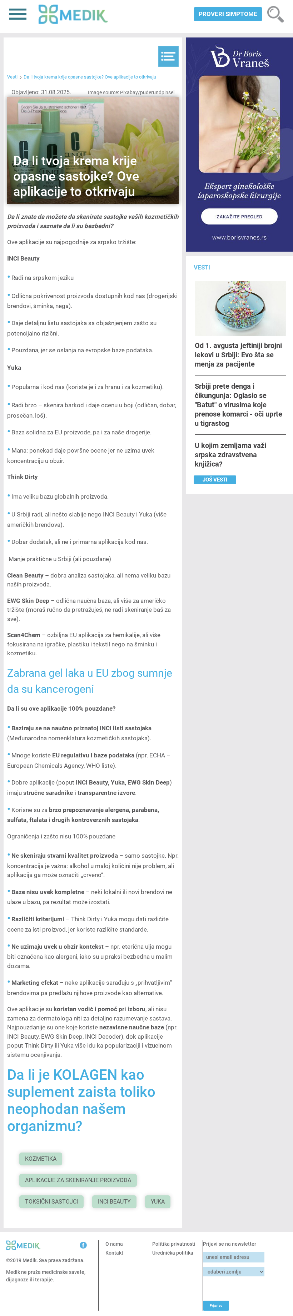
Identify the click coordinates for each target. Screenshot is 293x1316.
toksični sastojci (51, 1201)
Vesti (12, 77)
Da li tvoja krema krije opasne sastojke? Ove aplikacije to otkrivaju (90, 77)
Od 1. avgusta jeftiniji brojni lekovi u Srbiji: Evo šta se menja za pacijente (238, 354)
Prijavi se (216, 1305)
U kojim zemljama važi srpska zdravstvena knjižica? (230, 454)
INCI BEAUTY (114, 1201)
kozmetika (40, 1158)
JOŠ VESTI (215, 480)
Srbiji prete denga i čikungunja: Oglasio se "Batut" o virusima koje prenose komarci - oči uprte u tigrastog (238, 404)
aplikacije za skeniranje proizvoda (78, 1180)
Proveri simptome (228, 13)
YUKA (158, 1201)
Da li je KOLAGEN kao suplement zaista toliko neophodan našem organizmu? (81, 1101)
